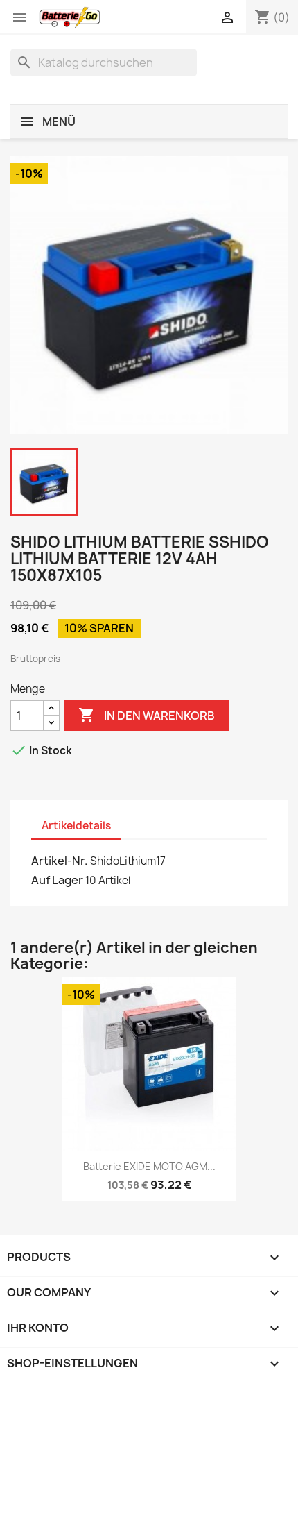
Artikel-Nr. (59, 861)
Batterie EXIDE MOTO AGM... (149, 1166)
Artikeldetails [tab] (76, 825)
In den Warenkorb (146, 715)
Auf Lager (57, 880)
